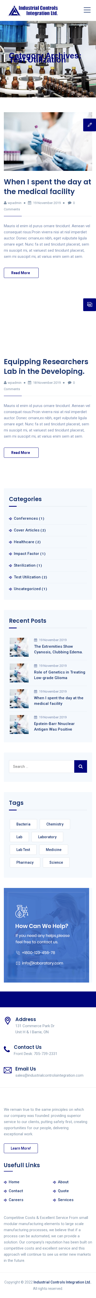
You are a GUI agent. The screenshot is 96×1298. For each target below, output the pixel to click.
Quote (63, 1191)
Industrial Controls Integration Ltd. (62, 1282)
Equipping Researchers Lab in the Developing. (46, 366)
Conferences (26, 518)
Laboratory (47, 837)
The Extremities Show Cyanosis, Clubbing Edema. (58, 649)
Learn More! (21, 1148)
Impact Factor (26, 553)
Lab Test (23, 850)
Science (56, 862)
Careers (16, 1200)
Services (65, 1200)
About (63, 1182)
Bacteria (23, 824)
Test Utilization (27, 577)
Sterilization (25, 565)
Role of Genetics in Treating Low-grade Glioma (59, 675)
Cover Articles (26, 530)
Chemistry (54, 824)
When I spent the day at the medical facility (47, 187)
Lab (19, 837)
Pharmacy (25, 862)
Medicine (53, 850)
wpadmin (15, 203)
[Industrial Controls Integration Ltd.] (33, 10)
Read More (20, 273)
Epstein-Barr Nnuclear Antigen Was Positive (54, 726)
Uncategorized (27, 589)
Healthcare (24, 542)
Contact (16, 1191)
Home (14, 1182)
